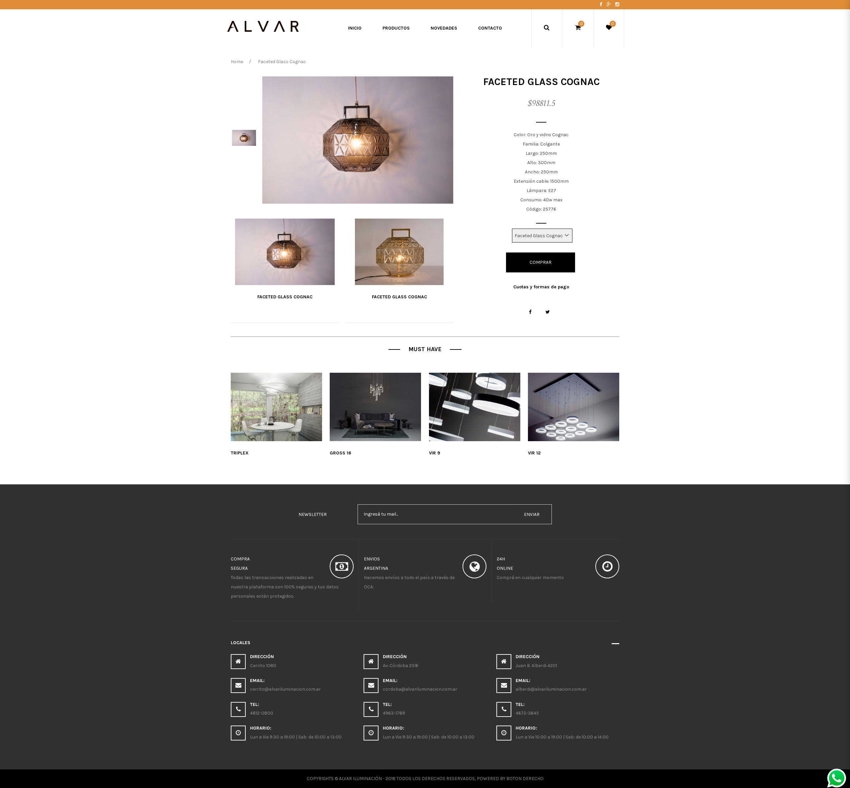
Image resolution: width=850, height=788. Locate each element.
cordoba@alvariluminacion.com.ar (420, 689)
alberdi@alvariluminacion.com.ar (551, 689)
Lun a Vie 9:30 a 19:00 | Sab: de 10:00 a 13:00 (296, 737)
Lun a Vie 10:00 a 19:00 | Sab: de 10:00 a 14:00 (562, 737)
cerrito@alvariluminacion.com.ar (285, 689)
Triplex (240, 453)
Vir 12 (534, 453)
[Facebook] (601, 4)
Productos (396, 28)
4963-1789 (394, 713)
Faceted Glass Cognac (284, 297)
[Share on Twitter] (547, 312)
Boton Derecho (525, 778)
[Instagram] (617, 4)
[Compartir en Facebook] (530, 312)
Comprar (541, 262)
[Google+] (609, 4)
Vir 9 (434, 453)
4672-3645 (527, 713)
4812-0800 (261, 713)
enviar (532, 514)
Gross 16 (340, 453)
